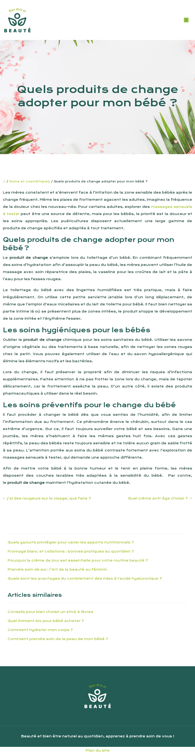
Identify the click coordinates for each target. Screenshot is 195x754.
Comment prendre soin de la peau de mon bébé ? (58, 639)
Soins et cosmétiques (29, 181)
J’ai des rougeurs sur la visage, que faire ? (49, 498)
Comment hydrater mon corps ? (40, 630)
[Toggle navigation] (186, 20)
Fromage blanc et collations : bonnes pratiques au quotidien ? (71, 551)
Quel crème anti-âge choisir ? (158, 498)
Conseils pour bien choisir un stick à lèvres (50, 612)
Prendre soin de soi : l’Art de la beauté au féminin (57, 569)
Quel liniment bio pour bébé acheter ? (46, 621)
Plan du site (98, 750)
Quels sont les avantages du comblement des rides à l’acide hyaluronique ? (85, 578)
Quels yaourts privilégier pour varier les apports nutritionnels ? (71, 542)
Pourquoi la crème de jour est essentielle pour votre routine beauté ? (78, 560)
